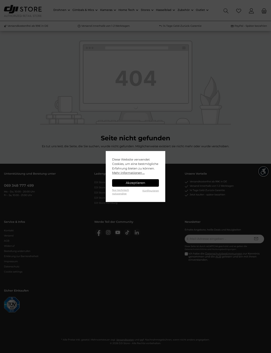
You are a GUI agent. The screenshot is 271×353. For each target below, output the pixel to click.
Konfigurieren (150, 190)
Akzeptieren (135, 183)
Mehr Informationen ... (128, 173)
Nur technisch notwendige (120, 191)
